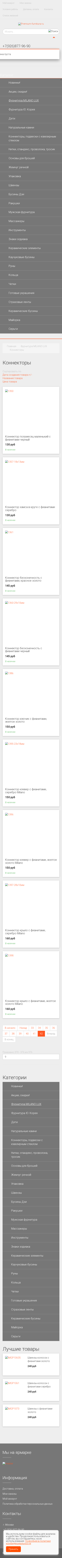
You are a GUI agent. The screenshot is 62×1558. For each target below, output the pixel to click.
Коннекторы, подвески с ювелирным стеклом (32, 138)
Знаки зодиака (18, 239)
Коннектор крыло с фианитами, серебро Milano (25, 932)
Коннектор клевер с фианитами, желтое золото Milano (31, 861)
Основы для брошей (22, 158)
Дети (12, 118)
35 (46, 1028)
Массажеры (16, 221)
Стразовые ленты (20, 302)
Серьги (13, 328)
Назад (23, 1028)
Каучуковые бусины (21, 257)
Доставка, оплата (31, 9)
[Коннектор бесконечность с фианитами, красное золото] (9, 532)
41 (34, 1033)
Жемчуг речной (19, 167)
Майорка (14, 320)
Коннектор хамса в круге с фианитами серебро (30, 508)
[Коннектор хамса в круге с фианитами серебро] (14, 461)
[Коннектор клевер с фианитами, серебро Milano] (14, 743)
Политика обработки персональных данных (28, 1503)
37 (6, 1033)
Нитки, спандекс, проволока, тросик (32, 149)
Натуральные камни (21, 127)
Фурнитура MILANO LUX (24, 100)
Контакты (48, 9)
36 (53, 1028)
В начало (10, 1028)
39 (20, 1033)
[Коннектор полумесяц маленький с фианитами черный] (9, 391)
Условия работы (10, 9)
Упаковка (15, 176)
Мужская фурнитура (22, 212)
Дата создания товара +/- (17, 374)
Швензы (14, 185)
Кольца (13, 275)
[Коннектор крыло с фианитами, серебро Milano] (14, 884)
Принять (13, 1549)
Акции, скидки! (18, 91)
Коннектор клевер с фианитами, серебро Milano (25, 791)
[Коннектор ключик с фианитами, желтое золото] (9, 673)
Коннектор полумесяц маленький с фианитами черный (28, 438)
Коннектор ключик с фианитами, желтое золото (26, 720)
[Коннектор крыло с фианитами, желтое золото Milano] (9, 955)
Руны (12, 266)
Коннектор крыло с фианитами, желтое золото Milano (30, 1002)
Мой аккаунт (8, 3)
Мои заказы (25, 3)
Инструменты (17, 230)
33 (32, 1028)
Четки (12, 284)
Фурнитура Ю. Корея (22, 109)
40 (27, 1033)
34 (39, 1028)
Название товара (13, 378)
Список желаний (10, 15)
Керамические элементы (25, 248)
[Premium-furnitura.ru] (31, 23)
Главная (11, 346)
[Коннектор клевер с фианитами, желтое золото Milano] (9, 814)
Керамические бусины (23, 311)
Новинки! (14, 82)
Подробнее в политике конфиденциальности (28, 1542)
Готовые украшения (21, 293)
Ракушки (14, 203)
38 (13, 1033)
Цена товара (10, 381)
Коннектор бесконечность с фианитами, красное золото (23, 579)
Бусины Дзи (16, 194)
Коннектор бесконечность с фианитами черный (23, 650)
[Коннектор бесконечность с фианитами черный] (14, 602)
